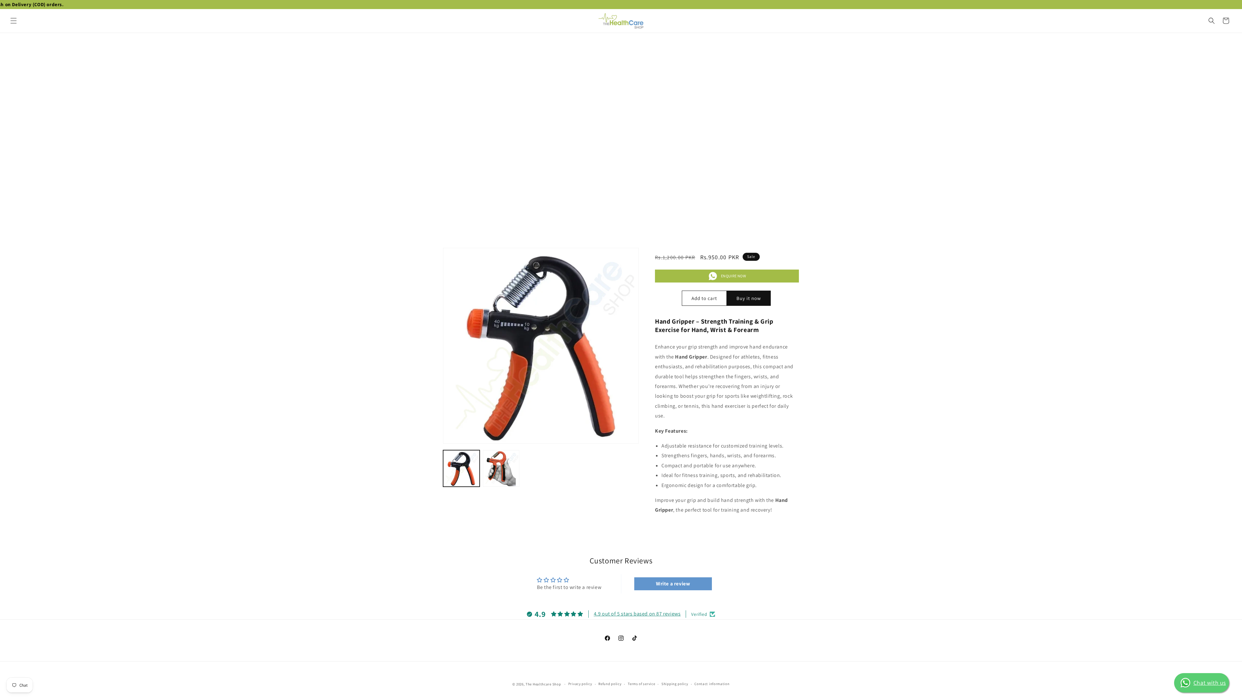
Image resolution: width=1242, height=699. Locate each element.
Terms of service (641, 684)
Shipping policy (674, 684)
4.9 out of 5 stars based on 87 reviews (637, 613)
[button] (13, 21)
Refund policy (609, 684)
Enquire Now (733, 275)
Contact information (711, 684)
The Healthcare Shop (543, 684)
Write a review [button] (673, 583)
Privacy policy (580, 684)
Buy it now (748, 298)
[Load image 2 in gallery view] (501, 468)
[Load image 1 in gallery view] (461, 468)
